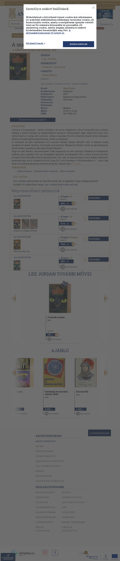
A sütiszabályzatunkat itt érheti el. (48, 31)
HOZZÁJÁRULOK (78, 44)
